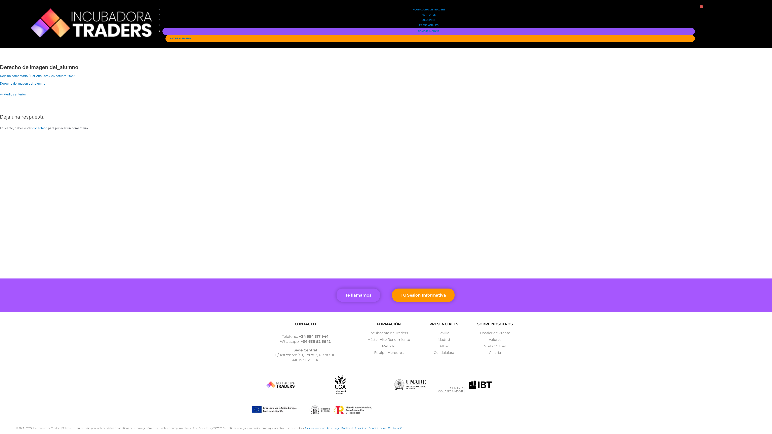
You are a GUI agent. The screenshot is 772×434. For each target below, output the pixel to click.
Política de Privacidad (355, 428)
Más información (315, 428)
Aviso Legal (333, 428)
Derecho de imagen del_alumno (22, 83)
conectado (39, 128)
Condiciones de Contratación (386, 428)
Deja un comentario (14, 76)
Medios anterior (13, 94)
